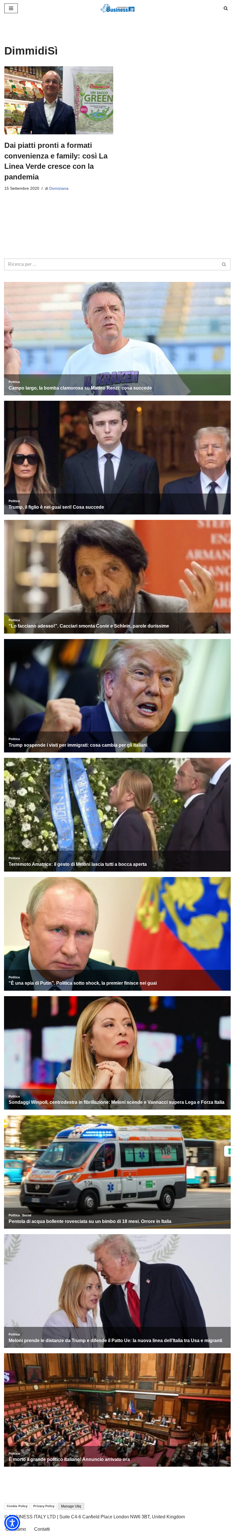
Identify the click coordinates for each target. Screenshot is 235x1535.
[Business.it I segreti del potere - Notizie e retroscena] (117, 8)
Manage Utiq (71, 1506)
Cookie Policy (17, 1506)
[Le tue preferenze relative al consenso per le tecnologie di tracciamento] (229, 1151)
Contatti (42, 1529)
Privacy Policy (43, 1506)
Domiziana (58, 188)
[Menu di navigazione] (11, 8)
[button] (12, 1522)
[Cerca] (226, 8)
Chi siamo (15, 1529)
